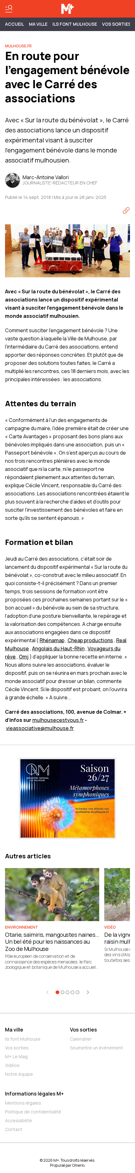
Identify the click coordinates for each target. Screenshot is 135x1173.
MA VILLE (38, 24)
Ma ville (14, 1029)
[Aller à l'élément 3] (67, 992)
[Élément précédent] (47, 992)
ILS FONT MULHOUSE (74, 24)
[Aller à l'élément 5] (77, 992)
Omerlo (78, 1165)
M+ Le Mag (16, 1056)
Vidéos (12, 1065)
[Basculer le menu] (9, 9)
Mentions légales (23, 1103)
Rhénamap (52, 640)
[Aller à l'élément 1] (57, 992)
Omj (24, 656)
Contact (13, 1129)
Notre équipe (19, 1074)
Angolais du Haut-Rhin (58, 648)
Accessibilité (18, 1120)
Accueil (14, 24)
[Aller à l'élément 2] (62, 992)
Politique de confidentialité (33, 1112)
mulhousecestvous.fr (58, 720)
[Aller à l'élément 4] (72, 992)
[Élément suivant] (88, 992)
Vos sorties (116, 24)
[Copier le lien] (126, 210)
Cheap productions (90, 640)
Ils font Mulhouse (22, 1039)
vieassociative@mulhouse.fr (40, 728)
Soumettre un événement (96, 1048)
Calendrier (81, 1039)
